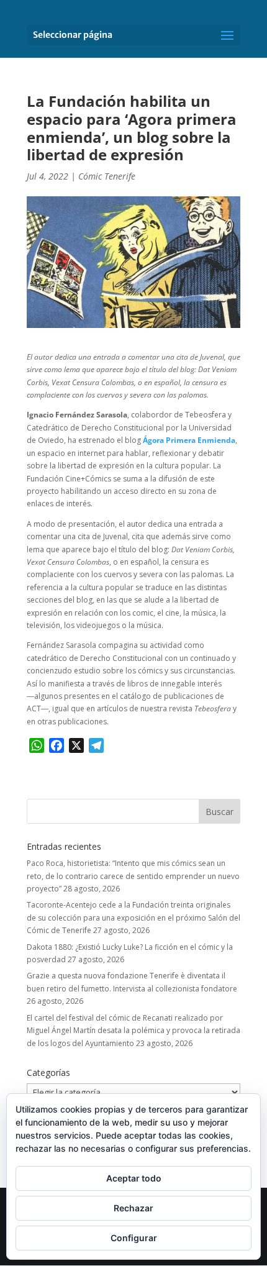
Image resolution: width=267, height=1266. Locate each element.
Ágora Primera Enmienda (189, 440)
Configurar (134, 1237)
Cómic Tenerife (106, 176)
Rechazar (133, 1208)
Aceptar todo (133, 1178)
